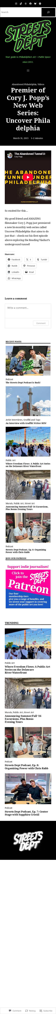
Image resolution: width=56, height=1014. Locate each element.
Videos (41, 84)
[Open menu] (28, 70)
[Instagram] (16, 3)
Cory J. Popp (25, 222)
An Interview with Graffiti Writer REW (26, 423)
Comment (41, 323)
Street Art (30, 503)
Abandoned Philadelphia (24, 84)
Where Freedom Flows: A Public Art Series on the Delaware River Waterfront (28, 465)
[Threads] (25, 3)
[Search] (48, 12)
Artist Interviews (14, 420)
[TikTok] (21, 3)
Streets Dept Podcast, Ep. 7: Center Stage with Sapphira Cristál (26, 813)
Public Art (11, 460)
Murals (9, 503)
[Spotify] (40, 3)
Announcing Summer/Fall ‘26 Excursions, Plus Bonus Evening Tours (27, 508)
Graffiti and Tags (31, 420)
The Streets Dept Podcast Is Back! (23, 382)
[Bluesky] (35, 3)
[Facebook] (30, 3)
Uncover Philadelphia (17, 231)
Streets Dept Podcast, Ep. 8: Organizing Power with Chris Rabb (26, 551)
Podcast (9, 379)
